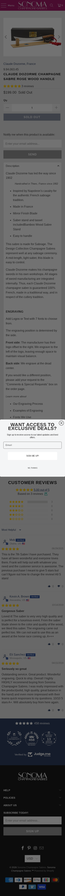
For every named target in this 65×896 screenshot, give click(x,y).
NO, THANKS (32, 468)
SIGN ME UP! (32, 456)
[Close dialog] (61, 423)
